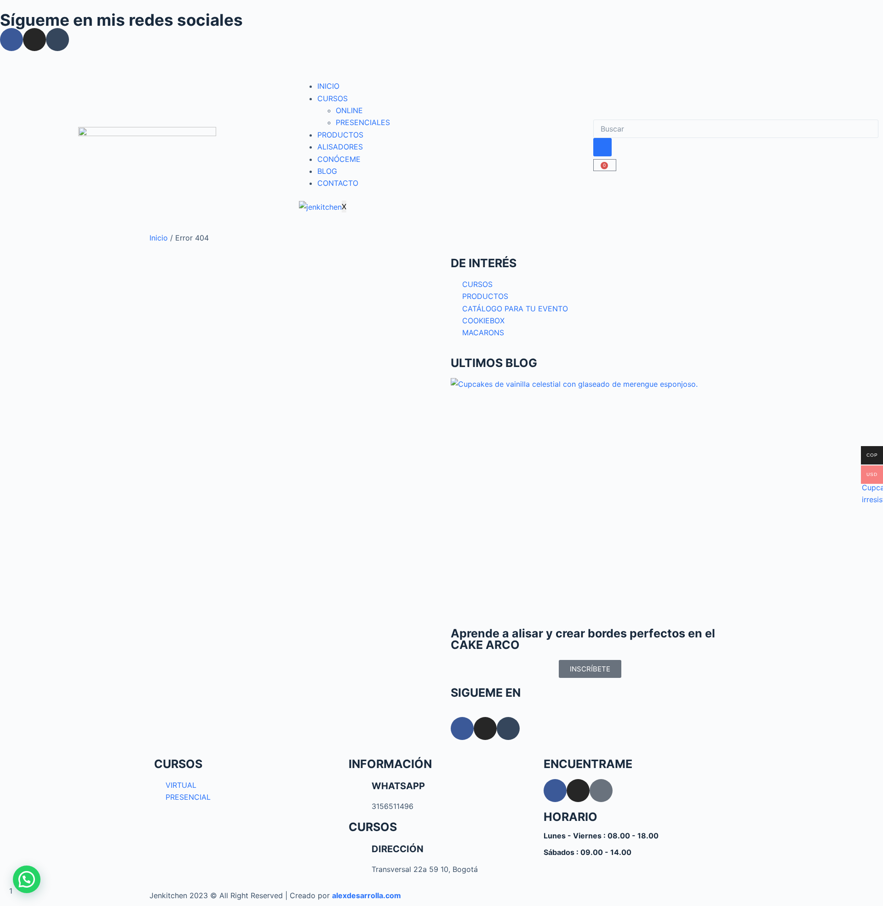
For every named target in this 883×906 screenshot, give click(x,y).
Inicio (158, 237)
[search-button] (602, 147)
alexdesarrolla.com (366, 895)
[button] (26, 879)
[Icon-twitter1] (601, 790)
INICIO (328, 86)
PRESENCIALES (363, 122)
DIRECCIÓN (398, 848)
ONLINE (349, 110)
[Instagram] (34, 39)
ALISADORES (340, 146)
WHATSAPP (398, 785)
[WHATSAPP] (360, 790)
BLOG (327, 171)
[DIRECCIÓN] (360, 853)
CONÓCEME (339, 159)
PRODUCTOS (340, 134)
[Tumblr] (57, 39)
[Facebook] (11, 39)
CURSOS (332, 98)
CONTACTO (337, 183)
